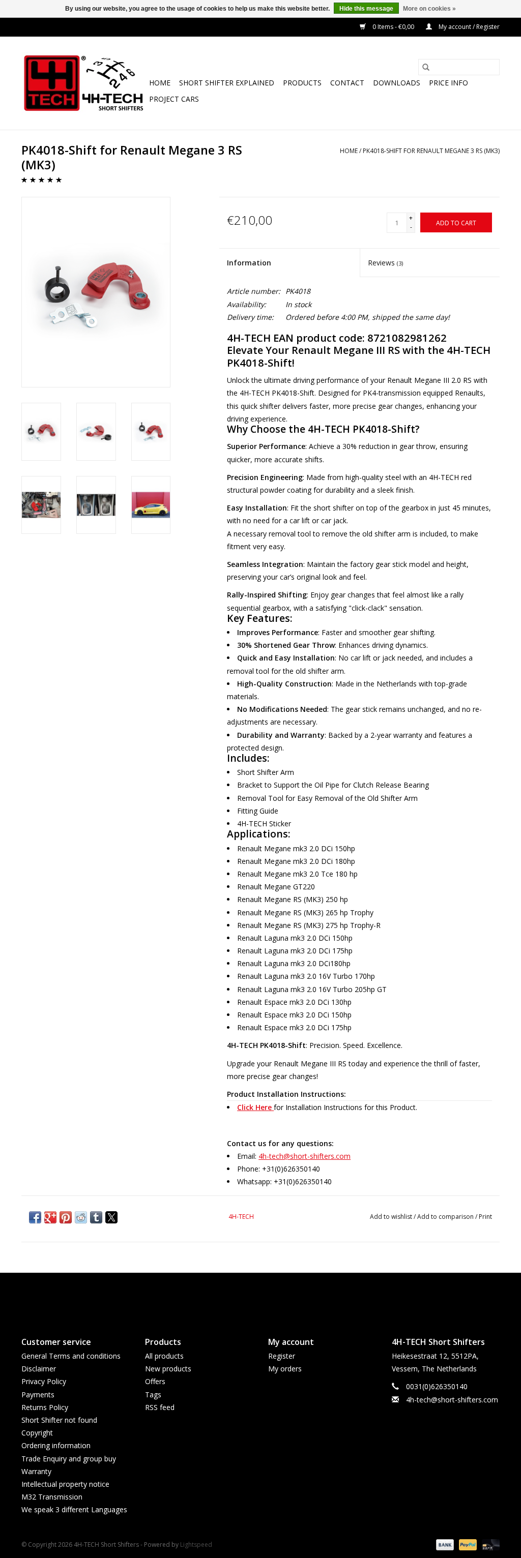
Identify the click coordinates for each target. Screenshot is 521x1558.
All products (164, 1356)
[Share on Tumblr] (96, 1217)
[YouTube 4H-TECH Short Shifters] (260, 1296)
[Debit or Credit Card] (489, 1544)
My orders (285, 1368)
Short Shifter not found (59, 1420)
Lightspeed (196, 1544)
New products (168, 1368)
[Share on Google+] (50, 1217)
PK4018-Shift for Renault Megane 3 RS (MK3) (431, 150)
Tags (153, 1394)
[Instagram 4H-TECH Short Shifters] (279, 1296)
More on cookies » (429, 8)
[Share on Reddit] (81, 1217)
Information (249, 262)
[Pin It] (66, 1217)
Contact (347, 82)
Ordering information (56, 1445)
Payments (37, 1394)
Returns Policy (44, 1407)
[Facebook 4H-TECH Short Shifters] (242, 1296)
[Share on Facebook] (35, 1217)
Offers (155, 1381)
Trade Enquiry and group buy (68, 1458)
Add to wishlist (392, 1216)
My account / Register (468, 26)
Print (485, 1216)
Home (159, 82)
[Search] (425, 67)
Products (302, 82)
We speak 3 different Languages (74, 1509)
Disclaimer (38, 1368)
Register (281, 1356)
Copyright (37, 1432)
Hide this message (366, 8)
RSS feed (160, 1407)
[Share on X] (111, 1217)
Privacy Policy (43, 1381)
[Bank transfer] (443, 1544)
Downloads (396, 82)
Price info (448, 82)
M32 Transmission (51, 1497)
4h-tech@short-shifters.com (304, 1156)
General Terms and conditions (71, 1356)
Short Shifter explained (226, 82)
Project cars (174, 99)
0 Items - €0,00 (393, 26)
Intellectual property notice (65, 1484)
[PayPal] (466, 1544)
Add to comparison (446, 1216)
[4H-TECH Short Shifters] (83, 83)
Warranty (36, 1471)
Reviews (385, 262)
